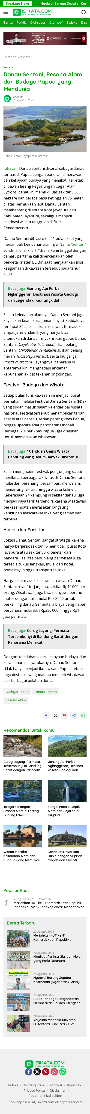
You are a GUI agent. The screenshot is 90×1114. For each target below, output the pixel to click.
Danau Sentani (46, 692)
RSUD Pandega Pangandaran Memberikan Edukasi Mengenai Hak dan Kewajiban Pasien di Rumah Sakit (57, 1001)
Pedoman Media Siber (45, 1096)
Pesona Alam (16, 700)
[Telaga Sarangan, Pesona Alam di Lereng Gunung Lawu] (22, 791)
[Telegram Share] (73, 715)
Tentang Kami (34, 1085)
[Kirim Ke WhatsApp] (83, 715)
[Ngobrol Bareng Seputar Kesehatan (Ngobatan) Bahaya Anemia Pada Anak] (18, 981)
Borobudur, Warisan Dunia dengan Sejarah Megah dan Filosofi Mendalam (65, 856)
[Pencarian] (84, 12)
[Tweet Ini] (55, 715)
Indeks (13, 1085)
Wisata (8, 67)
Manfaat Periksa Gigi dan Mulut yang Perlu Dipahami (57, 958)
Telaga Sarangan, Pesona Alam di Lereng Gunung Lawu (21, 811)
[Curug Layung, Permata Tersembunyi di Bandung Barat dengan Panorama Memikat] (22, 746)
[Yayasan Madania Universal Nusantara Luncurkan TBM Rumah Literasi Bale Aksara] (18, 1023)
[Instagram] (54, 1072)
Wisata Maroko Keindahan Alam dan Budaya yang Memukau (21, 856)
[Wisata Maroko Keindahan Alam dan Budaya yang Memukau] (22, 836)
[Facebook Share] (46, 715)
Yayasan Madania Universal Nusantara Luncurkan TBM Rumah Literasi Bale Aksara (54, 1022)
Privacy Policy (34, 1090)
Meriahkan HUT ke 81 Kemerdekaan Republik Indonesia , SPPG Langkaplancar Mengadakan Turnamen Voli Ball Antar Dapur (49, 905)
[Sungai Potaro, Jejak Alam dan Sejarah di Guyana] (67, 791)
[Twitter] (37, 1072)
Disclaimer (58, 1090)
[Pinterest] (45, 1072)
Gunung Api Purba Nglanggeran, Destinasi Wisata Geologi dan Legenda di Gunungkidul (66, 766)
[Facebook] (28, 1072)
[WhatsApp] (62, 1072)
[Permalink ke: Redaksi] (7, 98)
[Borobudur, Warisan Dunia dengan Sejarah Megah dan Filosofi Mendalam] (67, 836)
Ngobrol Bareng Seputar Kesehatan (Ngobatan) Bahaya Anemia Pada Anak (57, 980)
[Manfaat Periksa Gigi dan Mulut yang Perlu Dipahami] (18, 960)
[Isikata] (32, 12)
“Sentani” (79, 244)
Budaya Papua (17, 692)
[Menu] (6, 12)
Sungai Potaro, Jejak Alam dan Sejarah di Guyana (64, 811)
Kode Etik (74, 1085)
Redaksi (18, 97)
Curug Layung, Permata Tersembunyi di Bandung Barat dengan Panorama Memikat (22, 766)
